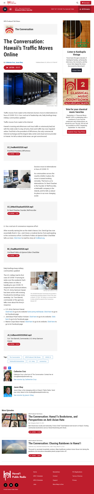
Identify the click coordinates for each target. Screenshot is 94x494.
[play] (5, 9)
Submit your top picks (76, 132)
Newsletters (56, 472)
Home (35, 472)
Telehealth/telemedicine (17, 361)
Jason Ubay (19, 62)
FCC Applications (77, 472)
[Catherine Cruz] (8, 375)
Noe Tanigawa (32, 423)
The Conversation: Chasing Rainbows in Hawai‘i (54, 443)
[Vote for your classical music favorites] (76, 91)
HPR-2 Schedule (38, 480)
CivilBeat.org (40, 238)
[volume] (10, 9)
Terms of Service (77, 476)
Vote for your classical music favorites (76, 110)
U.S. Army (32, 361)
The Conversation (24, 29)
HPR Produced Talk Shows (33, 357)
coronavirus (43, 361)
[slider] (13, 9)
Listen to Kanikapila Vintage (76, 53)
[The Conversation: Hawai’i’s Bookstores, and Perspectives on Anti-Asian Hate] (14, 420)
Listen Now (76, 70)
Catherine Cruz (10, 62)
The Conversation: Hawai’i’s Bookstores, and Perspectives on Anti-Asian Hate (52, 418)
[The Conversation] (9, 29)
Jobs (34, 484)
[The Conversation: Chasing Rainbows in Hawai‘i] (14, 447)
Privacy (74, 480)
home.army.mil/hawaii (35, 312)
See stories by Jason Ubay (24, 395)
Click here (17, 238)
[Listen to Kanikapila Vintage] (76, 34)
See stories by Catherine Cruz (25, 379)
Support (55, 480)
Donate (86, 3)
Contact (55, 476)
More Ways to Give (58, 484)
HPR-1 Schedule (38, 476)
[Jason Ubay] (8, 391)
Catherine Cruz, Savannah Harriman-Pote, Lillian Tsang (42, 446)
